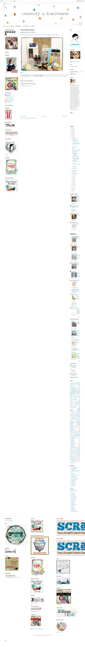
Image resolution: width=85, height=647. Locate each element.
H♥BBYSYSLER (9, 97)
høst (77, 411)
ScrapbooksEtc (73, 504)
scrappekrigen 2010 (74, 437)
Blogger (50, 635)
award (71, 391)
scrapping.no (73, 509)
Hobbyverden (73, 469)
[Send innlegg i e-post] (34, 75)
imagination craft (72, 412)
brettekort (71, 396)
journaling (71, 416)
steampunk (78, 450)
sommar (78, 449)
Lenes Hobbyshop (74, 479)
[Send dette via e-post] (36, 75)
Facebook (12, 26)
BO (72, 369)
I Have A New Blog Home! (75, 349)
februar (73, 184)
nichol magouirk (74, 348)
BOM (71, 395)
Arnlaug (26, 75)
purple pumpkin (77, 434)
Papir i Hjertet (73, 484)
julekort (79, 416)
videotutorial (78, 459)
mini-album (72, 421)
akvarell (73, 384)
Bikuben (72, 486)
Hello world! (73, 210)
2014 (72, 134)
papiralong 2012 (73, 426)
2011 (72, 187)
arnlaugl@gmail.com (74, 66)
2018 (72, 128)
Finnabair (73, 321)
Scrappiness (73, 271)
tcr (71, 454)
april (73, 181)
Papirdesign (72, 429)
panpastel (77, 425)
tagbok (75, 452)
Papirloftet (73, 483)
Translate (74, 74)
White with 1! (74, 168)
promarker (76, 433)
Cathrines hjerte (74, 222)
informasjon (78, 412)
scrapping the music (74, 446)
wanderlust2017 (72, 461)
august (73, 174)
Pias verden (73, 365)
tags (77, 452)
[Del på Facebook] (40, 75)
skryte (79, 447)
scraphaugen (73, 493)
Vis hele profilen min (73, 109)
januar (73, 185)
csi (76, 401)
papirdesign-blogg (74, 262)
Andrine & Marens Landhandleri (74, 468)
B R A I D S (73, 370)
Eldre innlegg (64, 116)
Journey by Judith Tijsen (78, 323)
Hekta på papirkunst (10, 99)
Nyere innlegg (23, 116)
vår (77, 460)
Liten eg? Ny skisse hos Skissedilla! (75, 159)
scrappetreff (72, 444)
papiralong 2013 (73, 427)
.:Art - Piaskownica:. (75, 280)
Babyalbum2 (72, 392)
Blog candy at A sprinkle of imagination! (75, 154)
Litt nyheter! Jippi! (75, 156)
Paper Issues (73, 294)
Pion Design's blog (74, 289)
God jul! (73, 148)
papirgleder (73, 501)
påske (73, 435)
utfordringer (72, 459)
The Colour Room (74, 496)
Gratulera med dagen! (76, 150)
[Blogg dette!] (38, 75)
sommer (73, 450)
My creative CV (18, 26)
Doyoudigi (73, 494)
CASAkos (71, 400)
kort (73, 417)
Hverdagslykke (9, 101)
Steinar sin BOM (74, 451)
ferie (78, 405)
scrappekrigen (75, 436)
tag (71, 452)
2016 (72, 131)
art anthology (73, 389)
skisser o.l (73, 505)
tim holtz (78, 457)
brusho (76, 396)
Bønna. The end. (74, 366)
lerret (78, 419)
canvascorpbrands (73, 399)
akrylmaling (78, 383)
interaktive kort (74, 413)
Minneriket (73, 507)
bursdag (75, 397)
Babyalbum (75, 391)
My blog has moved (74, 374)
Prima (75, 432)
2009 (72, 190)
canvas (75, 398)
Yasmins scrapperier (75, 195)
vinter (73, 460)
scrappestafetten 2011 (74, 443)
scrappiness (32, 26)
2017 (72, 129)
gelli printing (73, 406)
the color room (77, 454)
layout (74, 419)
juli (72, 176)
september (74, 173)
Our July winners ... (78, 247)
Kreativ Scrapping (74, 236)
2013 (72, 136)
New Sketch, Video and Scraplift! (78, 297)
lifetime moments (74, 477)
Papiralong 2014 (73, 428)
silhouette (73, 503)
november (74, 170)
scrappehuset (78, 435)
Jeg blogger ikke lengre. (75, 206)
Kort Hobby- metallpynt (75, 471)
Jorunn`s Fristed (74, 205)
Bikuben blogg (74, 254)
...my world (73, 352)
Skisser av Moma (74, 490)
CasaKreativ (73, 500)
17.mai (71, 382)
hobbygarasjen (72, 411)
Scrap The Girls (74, 307)
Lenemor (36, 34)
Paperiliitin (73, 329)
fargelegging (73, 405)
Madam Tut (73, 473)
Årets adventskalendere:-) (76, 164)
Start (5, 26)
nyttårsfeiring (72, 425)
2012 (72, 137)
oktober (73, 171)
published (71, 434)
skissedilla (72, 447)
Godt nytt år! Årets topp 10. (75, 141)
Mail (8, 26)
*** (77, 281)
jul (75, 416)
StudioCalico (73, 476)
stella (79, 451)
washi (78, 461)
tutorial (77, 458)
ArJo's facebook (26, 26)
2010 (72, 189)
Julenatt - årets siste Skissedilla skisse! (76, 143)
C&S (79, 397)
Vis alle (79, 230)
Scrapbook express (74, 511)
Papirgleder (73, 480)
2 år (72, 145)
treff (72, 458)
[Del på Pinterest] (41, 75)
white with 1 (72, 462)
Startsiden (44, 116)
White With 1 (73, 245)
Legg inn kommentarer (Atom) (30, 118)
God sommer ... (78, 264)
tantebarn (71, 453)
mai (73, 179)
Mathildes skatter (74, 377)
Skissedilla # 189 (75, 151)
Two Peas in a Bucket (75, 475)
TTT (71, 472)
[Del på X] (39, 75)
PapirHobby (73, 209)
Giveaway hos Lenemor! (74, 161)
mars (73, 182)
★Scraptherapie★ (74, 339)
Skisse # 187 (74, 166)
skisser (72, 492)
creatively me (74, 373)
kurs (76, 418)
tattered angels (77, 453)
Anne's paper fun (74, 213)
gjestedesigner (72, 407)
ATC (77, 390)
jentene (76, 415)
